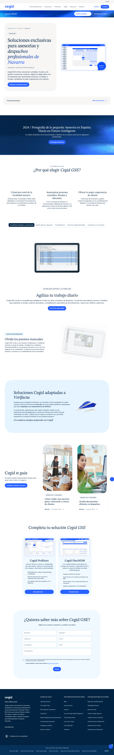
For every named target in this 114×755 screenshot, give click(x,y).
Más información (98, 100)
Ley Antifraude (68, 725)
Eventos (66, 709)
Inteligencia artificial (46, 725)
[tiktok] (18, 730)
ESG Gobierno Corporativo (48, 709)
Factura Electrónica (69, 717)
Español (107, 751)
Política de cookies (53, 751)
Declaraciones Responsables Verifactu (70, 751)
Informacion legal (13, 751)
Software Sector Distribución (96, 721)
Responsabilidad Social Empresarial (50, 717)
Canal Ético (43, 713)
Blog (65, 701)
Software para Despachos (95, 729)
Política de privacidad (41, 751)
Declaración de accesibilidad (89, 751)
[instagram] (14, 730)
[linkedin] (6, 730)
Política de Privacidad (52, 663)
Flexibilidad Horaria (93, 705)
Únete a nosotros (45, 729)
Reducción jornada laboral (95, 701)
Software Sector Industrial (95, 717)
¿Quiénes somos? (45, 701)
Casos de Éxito (68, 705)
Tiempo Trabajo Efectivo (95, 713)
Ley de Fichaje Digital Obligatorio (73, 713)
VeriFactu (66, 729)
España (107, 1)
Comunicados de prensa (47, 721)
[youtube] (10, 730)
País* (61, 645)
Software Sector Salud (94, 725)
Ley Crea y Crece (69, 721)
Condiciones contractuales (27, 751)
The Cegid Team (45, 705)
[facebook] (23, 730)
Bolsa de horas (92, 709)
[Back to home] (17, 7)
